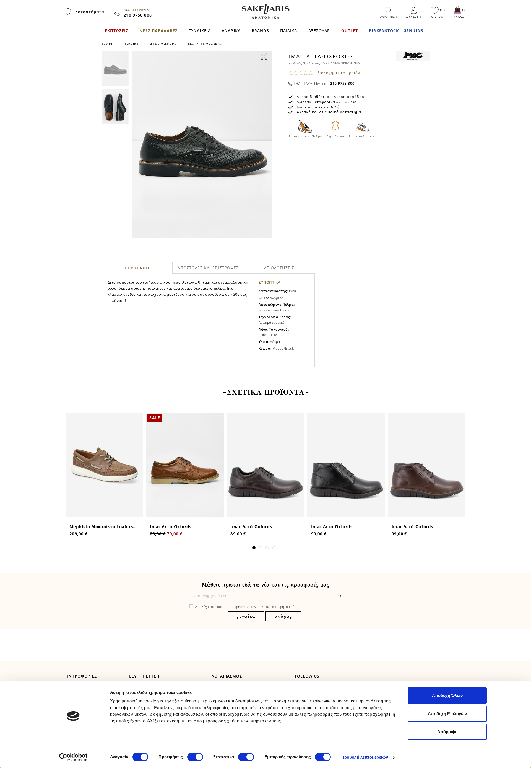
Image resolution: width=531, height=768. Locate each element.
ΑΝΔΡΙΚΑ (132, 44)
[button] (254, 547)
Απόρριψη (447, 731)
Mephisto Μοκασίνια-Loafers (101, 526)
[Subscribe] (343, 599)
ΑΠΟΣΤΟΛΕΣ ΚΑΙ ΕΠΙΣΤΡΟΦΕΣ (208, 267)
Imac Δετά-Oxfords (170, 526)
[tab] (137, 268)
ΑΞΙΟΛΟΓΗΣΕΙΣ (279, 267)
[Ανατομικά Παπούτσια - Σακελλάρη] (265, 11)
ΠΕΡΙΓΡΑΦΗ (137, 268)
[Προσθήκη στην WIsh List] (137, 417)
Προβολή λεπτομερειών (364, 757)
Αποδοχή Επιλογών (447, 713)
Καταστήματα (89, 11)
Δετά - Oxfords (162, 44)
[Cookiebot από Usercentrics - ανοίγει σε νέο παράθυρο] (73, 757)
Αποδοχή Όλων (447, 695)
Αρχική (108, 44)
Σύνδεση (413, 17)
